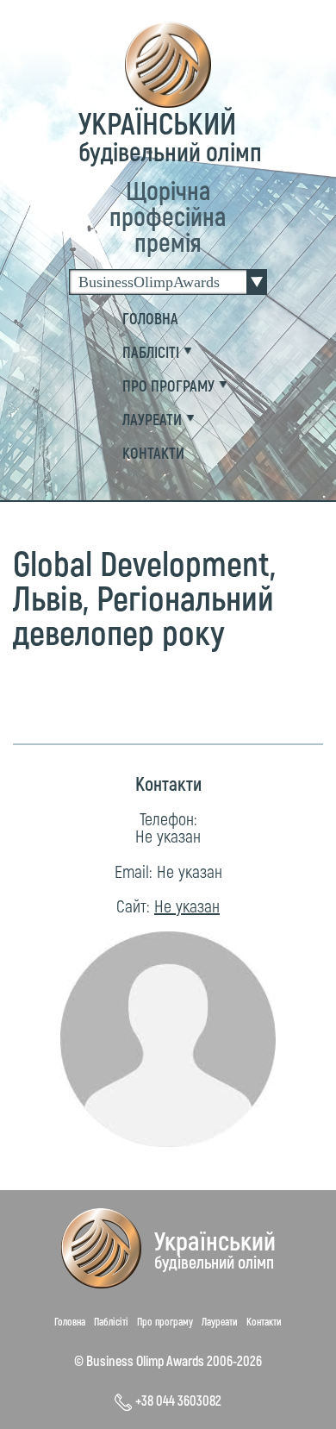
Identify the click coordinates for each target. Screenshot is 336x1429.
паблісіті (150, 351)
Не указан (168, 835)
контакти (153, 452)
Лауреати (220, 1321)
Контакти (264, 1321)
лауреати (152, 419)
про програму (168, 385)
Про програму (165, 1321)
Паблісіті (111, 1321)
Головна (150, 318)
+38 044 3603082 (178, 1400)
